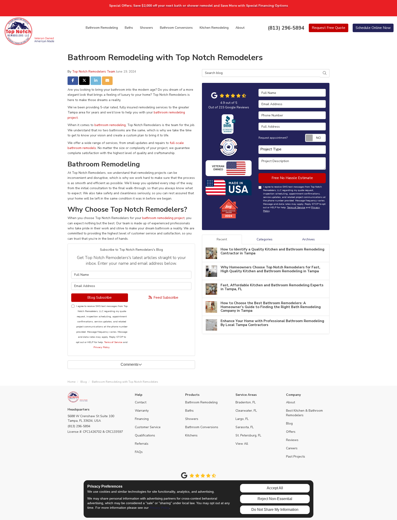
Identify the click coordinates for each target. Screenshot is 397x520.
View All (241, 443)
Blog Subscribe (99, 297)
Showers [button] (146, 27)
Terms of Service (113, 342)
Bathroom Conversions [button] (176, 27)
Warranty (142, 410)
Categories (264, 239)
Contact (140, 402)
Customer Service (148, 427)
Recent (222, 239)
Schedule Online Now (373, 27)
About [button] (239, 27)
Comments (129, 364)
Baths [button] (129, 27)
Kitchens (191, 435)
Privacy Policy (101, 347)
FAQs (139, 452)
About (290, 402)
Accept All (275, 488)
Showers (191, 419)
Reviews (292, 440)
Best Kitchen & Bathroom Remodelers (304, 412)
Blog (289, 423)
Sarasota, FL (244, 427)
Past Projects (295, 456)
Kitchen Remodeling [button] (214, 27)
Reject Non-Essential (275, 499)
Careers (292, 448)
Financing (142, 419)
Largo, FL (242, 419)
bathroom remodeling (110, 125)
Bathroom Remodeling (201, 402)
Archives (308, 239)
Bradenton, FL (245, 402)
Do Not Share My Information (274, 510)
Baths (189, 410)
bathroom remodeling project (163, 218)
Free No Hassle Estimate (292, 177)
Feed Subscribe (165, 297)
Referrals (141, 443)
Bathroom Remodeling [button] (102, 27)
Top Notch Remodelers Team (93, 71)
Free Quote (328, 27)
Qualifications (145, 435)
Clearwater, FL (246, 410)
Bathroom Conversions (201, 427)
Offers (290, 432)
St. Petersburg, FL (248, 435)
